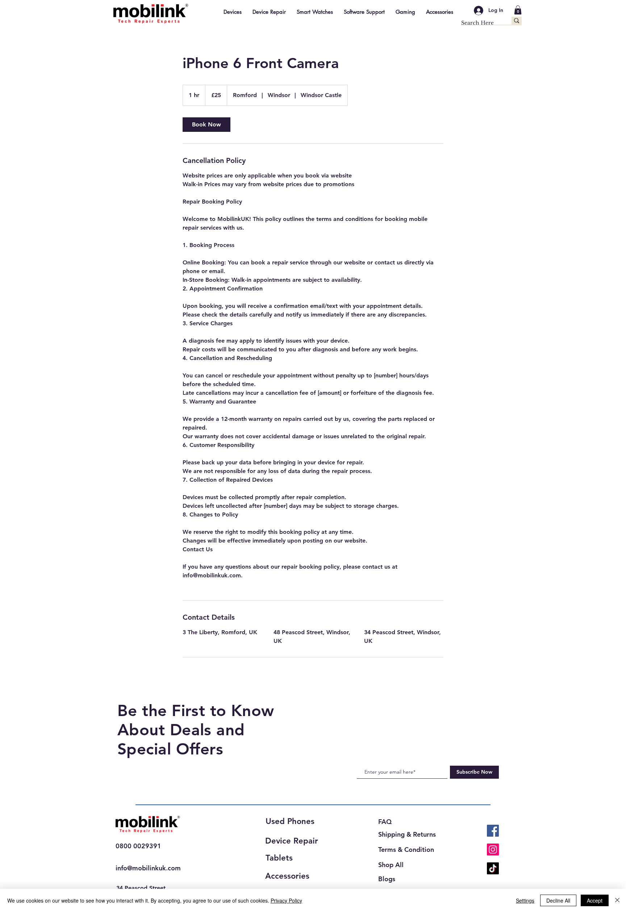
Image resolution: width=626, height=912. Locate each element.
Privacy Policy (286, 900)
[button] (518, 9)
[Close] (617, 900)
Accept (594, 900)
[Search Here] (517, 21)
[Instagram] (493, 849)
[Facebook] (493, 831)
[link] (206, 124)
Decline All (558, 900)
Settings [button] (525, 900)
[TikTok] (493, 868)
